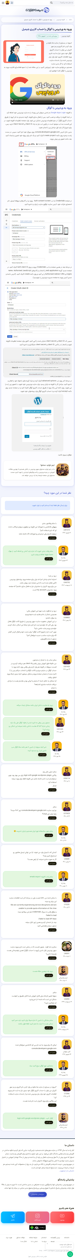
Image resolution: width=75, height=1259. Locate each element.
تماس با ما (34, 1241)
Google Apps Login (58, 112)
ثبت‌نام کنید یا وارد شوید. (41, 505)
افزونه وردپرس (60, 20)
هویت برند (9, 1238)
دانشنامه (66, 1238)
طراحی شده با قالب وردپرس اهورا (37, 1256)
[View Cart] (12, 3)
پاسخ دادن (52, 538)
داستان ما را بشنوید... (66, 1171)
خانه (70, 20)
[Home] (37, 7)
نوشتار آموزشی (13, 1157)
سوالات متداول (20, 1238)
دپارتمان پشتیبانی (37, 1194)
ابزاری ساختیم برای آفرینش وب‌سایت (22, 1154)
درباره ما (44, 1241)
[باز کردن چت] (70, 1254)
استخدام (44, 1238)
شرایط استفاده (33, 1238)
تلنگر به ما (24, 1241)
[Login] (7, 2)
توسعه (52, 1241)
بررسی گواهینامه (55, 1238)
